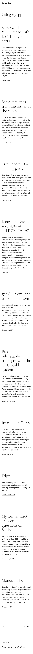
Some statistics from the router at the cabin (16, 106)
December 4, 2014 (8, 272)
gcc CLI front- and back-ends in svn (16, 296)
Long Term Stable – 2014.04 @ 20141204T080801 (16, 226)
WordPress (21, 647)
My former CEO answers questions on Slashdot (14, 523)
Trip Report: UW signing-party (15, 166)
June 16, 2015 (6, 200)
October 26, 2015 (7, 142)
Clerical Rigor (7, 3)
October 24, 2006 (8, 559)
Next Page (26, 626)
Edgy (6, 476)
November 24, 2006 (8, 495)
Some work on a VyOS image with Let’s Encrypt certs (15, 34)
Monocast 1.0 (12, 580)
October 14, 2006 (7, 607)
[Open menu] (30, 3)
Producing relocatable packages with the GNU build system (16, 360)
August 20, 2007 (7, 454)
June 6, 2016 (6, 80)
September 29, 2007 (8, 401)
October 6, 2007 (7, 330)
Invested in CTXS (16, 422)
